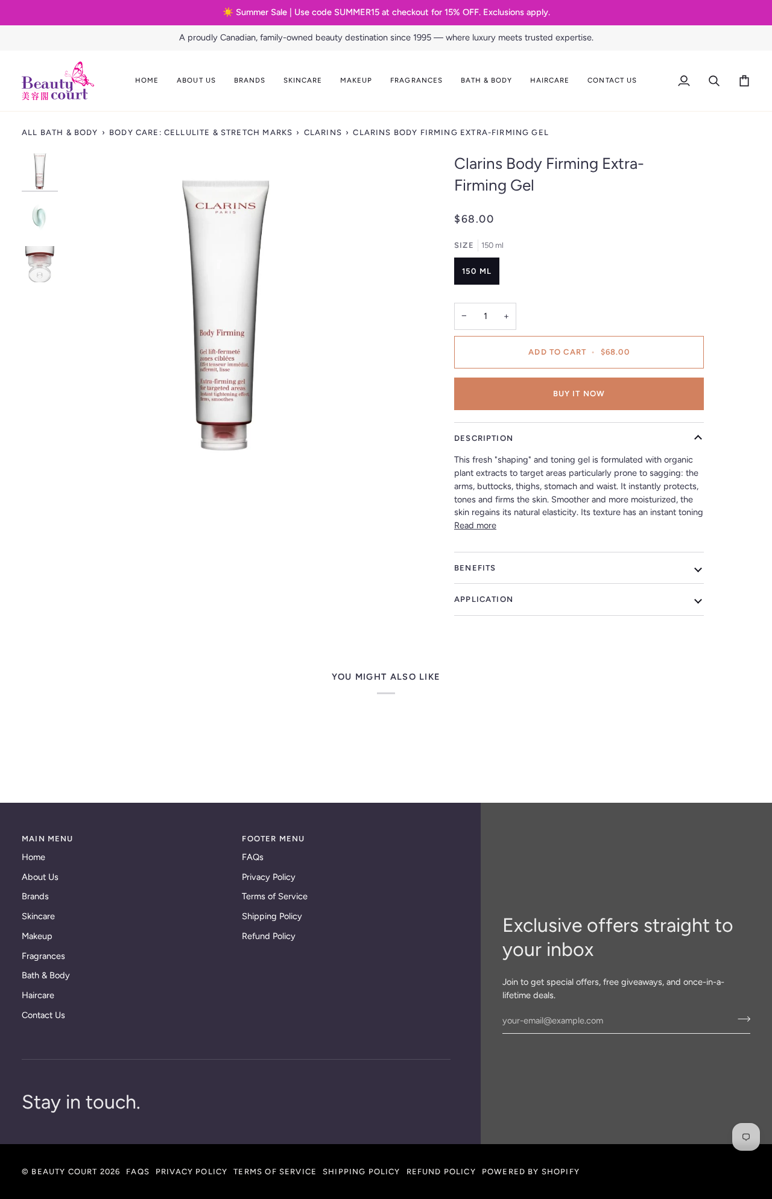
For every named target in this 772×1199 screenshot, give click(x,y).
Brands (35, 896)
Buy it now (579, 393)
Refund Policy (269, 936)
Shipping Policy (272, 916)
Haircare (38, 995)
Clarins (323, 132)
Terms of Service (275, 896)
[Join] (740, 1019)
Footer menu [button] (273, 838)
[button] (196, 81)
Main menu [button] (48, 838)
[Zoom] (225, 314)
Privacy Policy (269, 877)
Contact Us (43, 1015)
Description (483, 438)
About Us (40, 877)
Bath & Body (46, 975)
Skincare (38, 916)
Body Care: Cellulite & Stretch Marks (201, 132)
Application (483, 599)
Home (33, 857)
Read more (475, 525)
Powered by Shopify (531, 1171)
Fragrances (43, 956)
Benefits (475, 567)
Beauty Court (64, 1171)
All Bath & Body (60, 132)
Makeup (37, 936)
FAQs (253, 857)
